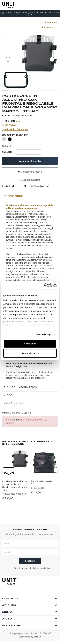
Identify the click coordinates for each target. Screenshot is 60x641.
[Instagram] (33, 591)
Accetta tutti (30, 343)
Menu (7, 612)
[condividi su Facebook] (19, 186)
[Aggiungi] (19, 152)
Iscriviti (30, 560)
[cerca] (44, 5)
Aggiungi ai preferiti (31, 180)
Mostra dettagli (43, 334)
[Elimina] (38, 152)
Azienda (9, 605)
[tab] (30, 196)
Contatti (10, 599)
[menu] (55, 5)
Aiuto (7, 619)
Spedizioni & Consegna (15, 129)
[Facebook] (26, 591)
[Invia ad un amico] (13, 186)
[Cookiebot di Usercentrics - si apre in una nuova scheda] (44, 285)
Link (48, 568)
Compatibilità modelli (31, 171)
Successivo (48, 27)
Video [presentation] (8, 395)
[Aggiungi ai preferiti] (22, 475)
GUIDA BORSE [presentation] (13, 403)
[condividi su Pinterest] (24, 186)
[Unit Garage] (9, 4)
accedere (15, 419)
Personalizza (28, 353)
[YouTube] (39, 591)
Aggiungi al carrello (30, 161)
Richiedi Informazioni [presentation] (21, 387)
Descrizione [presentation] (13, 196)
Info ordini (12, 626)
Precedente (50, 22)
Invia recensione (37, 186)
